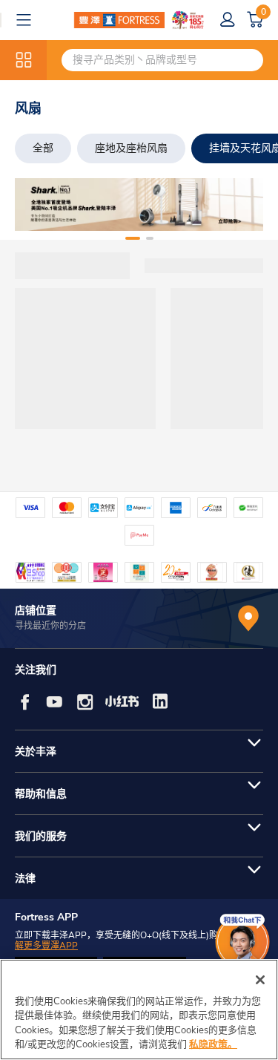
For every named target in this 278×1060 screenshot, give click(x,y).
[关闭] (260, 980)
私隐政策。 (213, 1044)
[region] (139, 1009)
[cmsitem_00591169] (139, 204)
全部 (43, 148)
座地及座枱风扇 (131, 148)
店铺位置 (35, 610)
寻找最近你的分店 (50, 626)
